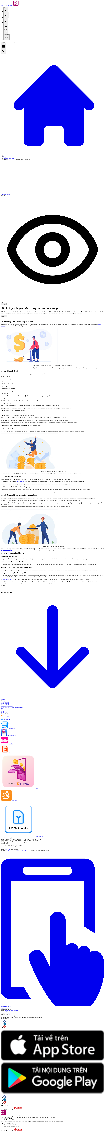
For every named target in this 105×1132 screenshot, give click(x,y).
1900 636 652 (11, 1010)
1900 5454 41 (8, 849)
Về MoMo (6, 13)
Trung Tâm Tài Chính (7, 579)
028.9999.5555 (19, 850)
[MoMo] (53, 155)
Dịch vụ (5, 7)
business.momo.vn (9, 1013)
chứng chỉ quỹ (20, 481)
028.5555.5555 (27, 850)
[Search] (14, 42)
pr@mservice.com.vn (9, 1015)
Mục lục (2, 316)
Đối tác (5, 29)
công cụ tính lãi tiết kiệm (6, 550)
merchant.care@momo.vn (10, 1011)
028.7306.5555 (11, 850)
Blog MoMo (6, 34)
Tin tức (5, 19)
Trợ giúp (6, 24)
